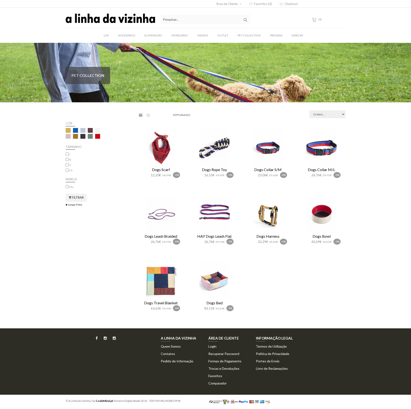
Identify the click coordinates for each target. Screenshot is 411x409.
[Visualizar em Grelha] (140, 115)
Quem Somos (171, 346)
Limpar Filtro (75, 204)
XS (71, 170)
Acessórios (126, 35)
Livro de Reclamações (272, 368)
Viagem (202, 35)
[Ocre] (75, 136)
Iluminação (153, 35)
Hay (71, 187)
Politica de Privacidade (272, 354)
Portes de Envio (267, 361)
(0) (320, 19)
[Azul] (75, 130)
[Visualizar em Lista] (148, 115)
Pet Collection (249, 35)
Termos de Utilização (271, 346)
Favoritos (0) (263, 4)
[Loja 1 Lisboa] (102, 339)
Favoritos (215, 376)
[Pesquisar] (245, 19)
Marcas (297, 35)
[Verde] (90, 136)
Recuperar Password (223, 354)
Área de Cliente (227, 4)
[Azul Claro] (82, 130)
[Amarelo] (68, 130)
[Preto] (82, 136)
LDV (106, 35)
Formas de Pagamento (224, 361)
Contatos (168, 354)
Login (212, 346)
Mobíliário (179, 35)
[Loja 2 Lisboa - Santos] (112, 339)
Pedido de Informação (177, 361)
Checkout (291, 4)
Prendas (276, 35)
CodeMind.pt (104, 401)
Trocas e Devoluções (224, 368)
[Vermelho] (97, 136)
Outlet (222, 35)
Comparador (217, 383)
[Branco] (97, 130)
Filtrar (77, 197)
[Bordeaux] (90, 130)
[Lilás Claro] (68, 136)
